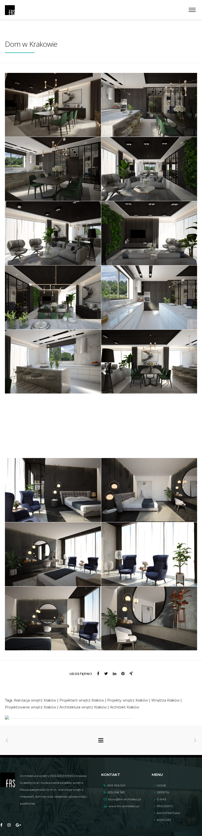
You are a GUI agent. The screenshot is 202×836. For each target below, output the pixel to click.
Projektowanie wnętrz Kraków (30, 707)
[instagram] (9, 825)
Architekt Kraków (124, 707)
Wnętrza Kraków (165, 700)
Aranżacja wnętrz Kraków (35, 700)
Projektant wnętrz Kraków (81, 700)
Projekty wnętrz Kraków (127, 700)
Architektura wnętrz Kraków (83, 707)
